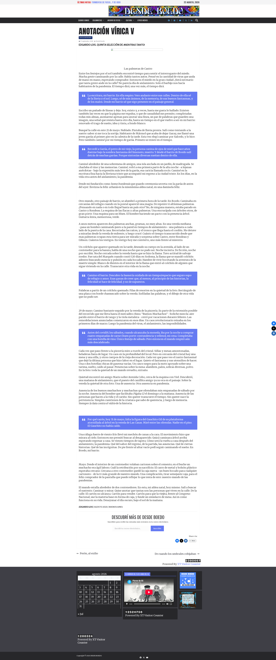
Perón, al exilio (89, 553)
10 (80, 592)
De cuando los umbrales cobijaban (175, 553)
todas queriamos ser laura (104, 2)
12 (92, 592)
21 (105, 596)
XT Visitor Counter (189, 564)
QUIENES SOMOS (83, 20)
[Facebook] (177, 541)
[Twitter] (181, 541)
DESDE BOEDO (96, 656)
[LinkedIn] (186, 541)
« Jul (80, 614)
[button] (103, 20)
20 (98, 596)
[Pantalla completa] (171, 604)
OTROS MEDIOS (142, 20)
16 (117, 592)
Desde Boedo (100, 41)
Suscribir (157, 528)
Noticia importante (86, 37)
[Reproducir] (127, 604)
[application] (149, 592)
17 (80, 596)
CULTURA (129, 20)
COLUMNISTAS (97, 20)
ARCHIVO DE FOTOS (113, 20)
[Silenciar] (167, 604)
